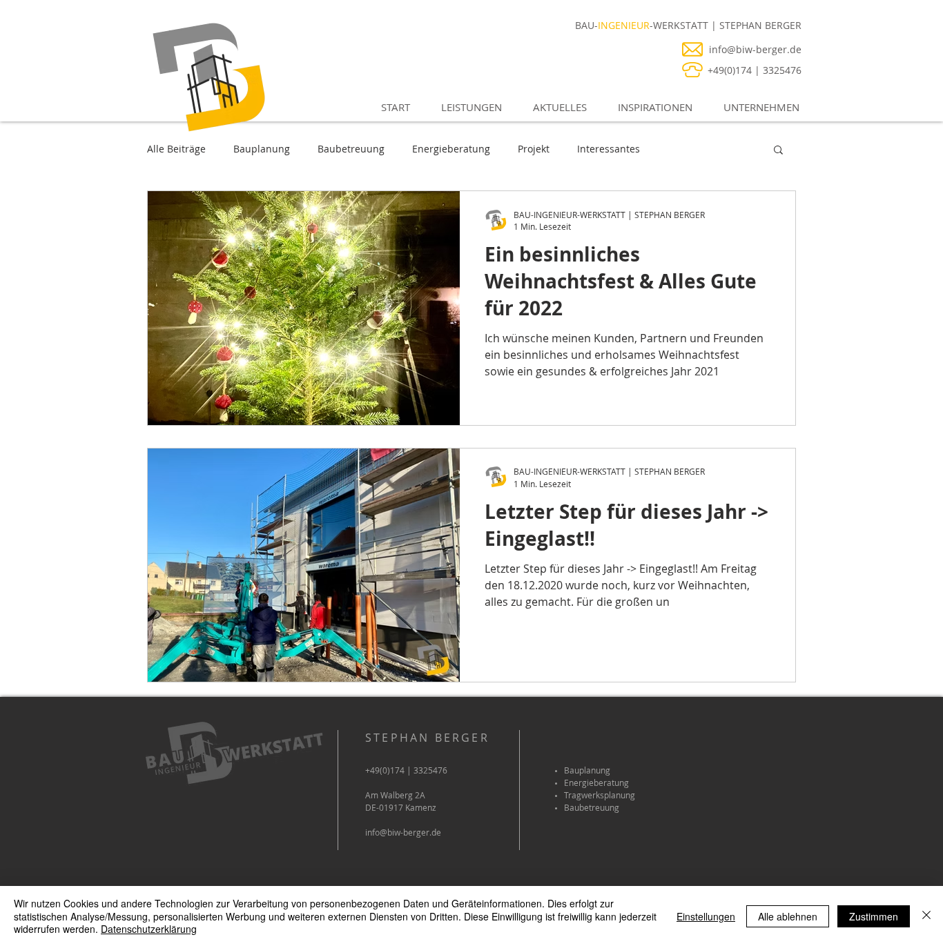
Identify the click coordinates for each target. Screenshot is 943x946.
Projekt (534, 148)
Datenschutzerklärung (149, 929)
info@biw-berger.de (403, 832)
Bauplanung (261, 148)
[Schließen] (926, 916)
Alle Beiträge (176, 148)
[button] (466, 107)
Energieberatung (451, 148)
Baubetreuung (351, 148)
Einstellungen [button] (706, 916)
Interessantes (608, 148)
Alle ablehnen (787, 916)
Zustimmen (873, 916)
